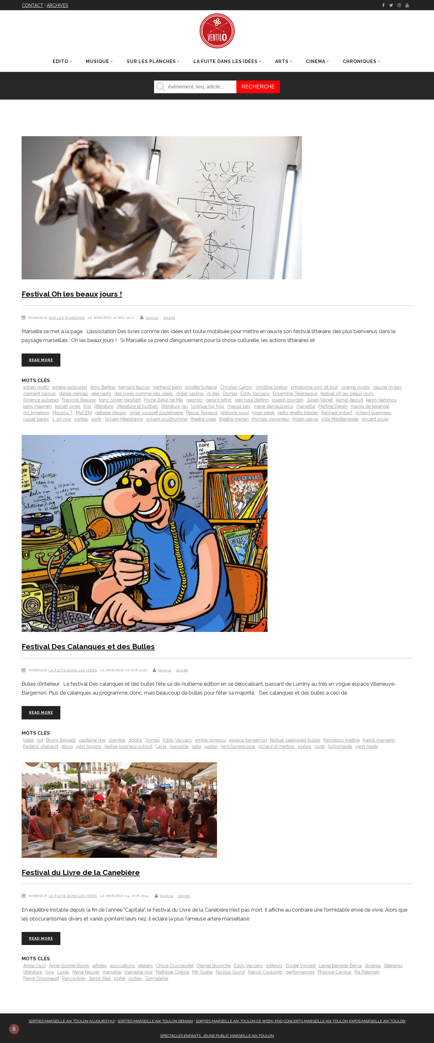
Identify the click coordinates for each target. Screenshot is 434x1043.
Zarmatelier (157, 978)
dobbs (135, 740)
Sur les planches (67, 317)
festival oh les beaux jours (347, 393)
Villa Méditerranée (339, 419)
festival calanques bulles (295, 740)
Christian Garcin (236, 387)
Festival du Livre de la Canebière (81, 872)
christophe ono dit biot (314, 387)
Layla (161, 746)
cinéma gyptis (355, 387)
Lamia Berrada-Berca (340, 965)
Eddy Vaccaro (255, 393)
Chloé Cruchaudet (174, 965)
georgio (194, 399)
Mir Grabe (202, 972)
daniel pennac (73, 393)
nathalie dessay (110, 412)
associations (122, 965)
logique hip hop (207, 406)
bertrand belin (167, 387)
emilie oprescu (210, 740)
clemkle (117, 740)
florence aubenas (41, 399)
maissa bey (239, 406)
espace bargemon (248, 740)
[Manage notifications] (14, 1029)
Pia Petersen (367, 972)
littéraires (393, 965)
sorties (81, 419)
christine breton (271, 387)
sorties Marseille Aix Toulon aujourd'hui (72, 1021)
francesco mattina (341, 740)
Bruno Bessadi (61, 740)
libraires (373, 965)
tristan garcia (305, 419)
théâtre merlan (234, 419)
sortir (96, 419)
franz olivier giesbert (120, 399)
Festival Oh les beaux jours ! (72, 294)
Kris (87, 406)
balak (28, 740)
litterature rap (174, 406)
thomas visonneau (270, 419)
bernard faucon (134, 387)
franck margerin (379, 740)
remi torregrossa (238, 746)
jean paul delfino (252, 399)
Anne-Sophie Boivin (69, 965)
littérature (103, 406)
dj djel (213, 393)
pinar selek (263, 412)
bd (40, 740)
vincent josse (375, 419)
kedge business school (129, 746)
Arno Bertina (102, 387)
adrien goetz (36, 387)
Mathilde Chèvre (172, 972)
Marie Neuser (85, 972)
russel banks (36, 419)
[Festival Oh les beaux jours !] (162, 209)
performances (300, 972)
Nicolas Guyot (230, 972)
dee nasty (101, 393)
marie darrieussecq (273, 406)
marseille (305, 406)
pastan (211, 746)
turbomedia (340, 746)
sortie (119, 978)
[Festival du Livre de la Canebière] (119, 811)
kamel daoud (349, 399)
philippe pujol (234, 412)
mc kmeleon (36, 412)
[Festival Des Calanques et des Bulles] (145, 534)
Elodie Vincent (300, 965)
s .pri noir (61, 419)
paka (196, 746)
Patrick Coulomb (265, 972)
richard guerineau (373, 412)
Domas (230, 393)
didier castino (190, 393)
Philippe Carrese (334, 972)
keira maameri (37, 406)
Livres (63, 972)
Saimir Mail (100, 978)
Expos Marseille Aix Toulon (377, 1021)
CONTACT (32, 5)
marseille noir (139, 972)
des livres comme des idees (143, 393)
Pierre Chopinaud (41, 978)
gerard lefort (219, 399)
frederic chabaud (40, 746)
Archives (57, 5)
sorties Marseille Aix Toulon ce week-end (239, 1021)
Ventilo (152, 317)
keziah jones (67, 406)
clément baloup (39, 393)
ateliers (145, 965)
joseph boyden (287, 399)
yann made (366, 746)
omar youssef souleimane (156, 412)
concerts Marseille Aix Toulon (315, 1021)
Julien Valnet (320, 399)
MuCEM (84, 412)
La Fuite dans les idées (73, 670)
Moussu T (62, 412)
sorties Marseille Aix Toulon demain (155, 1021)
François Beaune (79, 399)
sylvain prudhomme (166, 419)
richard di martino (276, 746)
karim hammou (381, 399)
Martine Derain (333, 406)
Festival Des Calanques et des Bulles (88, 646)
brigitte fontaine (201, 387)
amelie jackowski (69, 387)
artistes (99, 965)
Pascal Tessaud (201, 412)
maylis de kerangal (370, 406)
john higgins (88, 746)
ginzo (67, 746)
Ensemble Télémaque (295, 393)
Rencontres (73, 978)
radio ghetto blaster (298, 412)
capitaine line (92, 740)
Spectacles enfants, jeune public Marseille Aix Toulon (217, 1035)
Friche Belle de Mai (163, 399)
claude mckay (387, 387)
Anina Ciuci (34, 965)
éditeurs (274, 965)
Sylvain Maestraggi (124, 419)
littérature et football (137, 406)
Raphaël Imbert (336, 412)
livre (49, 972)
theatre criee (203, 419)
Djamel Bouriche (214, 965)
